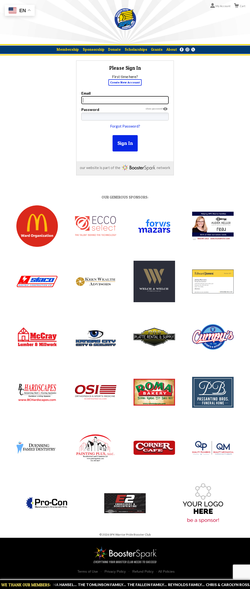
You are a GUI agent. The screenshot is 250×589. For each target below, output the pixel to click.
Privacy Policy (115, 571)
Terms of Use (87, 571)
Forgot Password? (125, 126)
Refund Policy (143, 571)
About (171, 49)
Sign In (125, 143)
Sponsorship (93, 49)
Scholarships (136, 49)
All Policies (166, 571)
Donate (114, 49)
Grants (157, 49)
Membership (68, 49)
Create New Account (125, 82)
